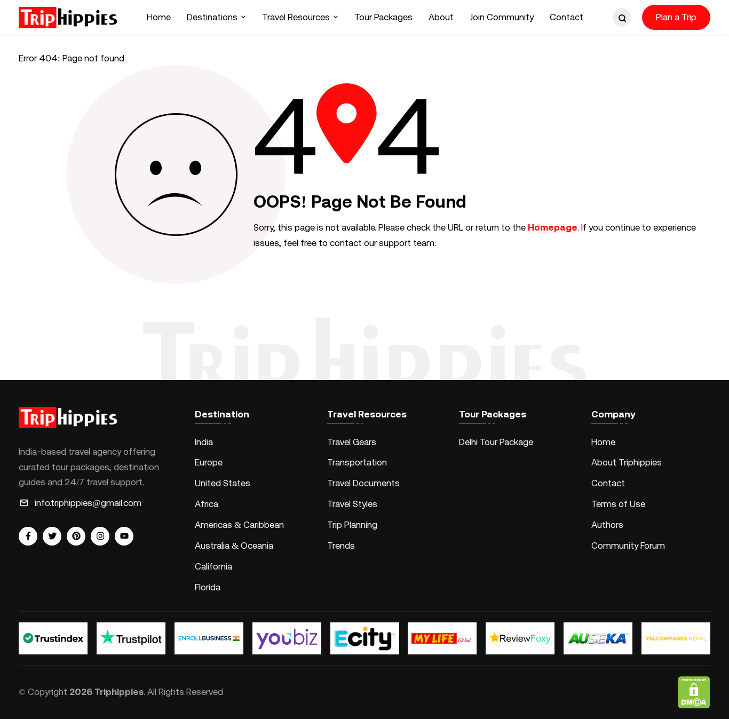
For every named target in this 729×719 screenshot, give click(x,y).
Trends (341, 545)
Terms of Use (618, 504)
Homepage (552, 227)
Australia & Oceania (234, 545)
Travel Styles (352, 504)
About (441, 17)
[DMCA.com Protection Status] (694, 692)
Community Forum (628, 545)
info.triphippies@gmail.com (88, 502)
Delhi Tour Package (496, 442)
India (204, 442)
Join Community (502, 17)
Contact (566, 17)
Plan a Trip (676, 17)
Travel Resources (296, 17)
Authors (607, 524)
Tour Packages (383, 17)
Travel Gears (351, 442)
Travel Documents (363, 483)
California (213, 566)
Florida (207, 587)
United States (222, 483)
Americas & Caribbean (239, 524)
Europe (209, 462)
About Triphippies (627, 462)
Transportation (357, 462)
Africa (206, 504)
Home (159, 17)
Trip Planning (352, 524)
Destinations (212, 17)
